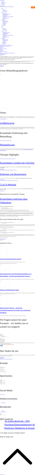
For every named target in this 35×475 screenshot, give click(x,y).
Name (0, 334)
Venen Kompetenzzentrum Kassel (10, 259)
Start (1, 26)
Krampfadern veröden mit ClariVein (17, 163)
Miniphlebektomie (5, 34)
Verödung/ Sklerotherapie (5, 33)
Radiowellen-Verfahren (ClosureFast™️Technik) (8, 16)
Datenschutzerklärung (8, 344)
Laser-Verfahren (4, 17)
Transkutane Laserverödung (6, 18)
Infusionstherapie (4, 23)
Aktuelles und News (3, 25)
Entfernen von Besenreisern (13, 174)
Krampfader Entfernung (5, 39)
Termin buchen (2, 386)
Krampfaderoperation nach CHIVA (6, 32)
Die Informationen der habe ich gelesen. (7, 344)
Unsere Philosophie (5, 11)
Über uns (2, 27)
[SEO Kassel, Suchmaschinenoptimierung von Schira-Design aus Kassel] (17, 428)
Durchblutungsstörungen (5, 40)
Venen (2, 12)
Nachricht (1, 338)
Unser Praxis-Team (5, 10)
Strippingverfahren (5, 13)
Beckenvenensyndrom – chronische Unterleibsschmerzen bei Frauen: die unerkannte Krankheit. (15, 310)
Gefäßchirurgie (3, 38)
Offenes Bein (4, 24)
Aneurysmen (4, 22)
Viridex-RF (4, 19)
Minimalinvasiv (7, 144)
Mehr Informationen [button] (2, 357)
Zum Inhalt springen (2, 0)
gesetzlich (4, 340)
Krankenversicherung (2, 339)
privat (1, 340)
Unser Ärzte (4, 9)
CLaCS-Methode (8, 184)
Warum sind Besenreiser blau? (9, 290)
